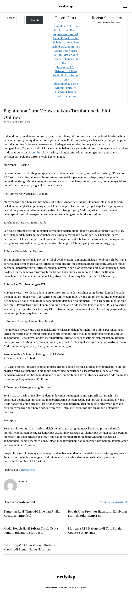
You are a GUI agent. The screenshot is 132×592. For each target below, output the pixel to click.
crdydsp (66, 6)
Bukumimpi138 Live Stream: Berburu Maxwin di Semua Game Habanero (29, 547)
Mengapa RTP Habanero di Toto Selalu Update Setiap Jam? (95, 530)
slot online (34, 152)
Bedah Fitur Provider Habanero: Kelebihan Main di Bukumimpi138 (65, 42)
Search (11, 18)
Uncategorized (27, 470)
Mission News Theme (56, 587)
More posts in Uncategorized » (114, 502)
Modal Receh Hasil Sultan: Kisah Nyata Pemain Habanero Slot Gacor (31, 530)
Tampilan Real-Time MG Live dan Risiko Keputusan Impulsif (65, 30)
